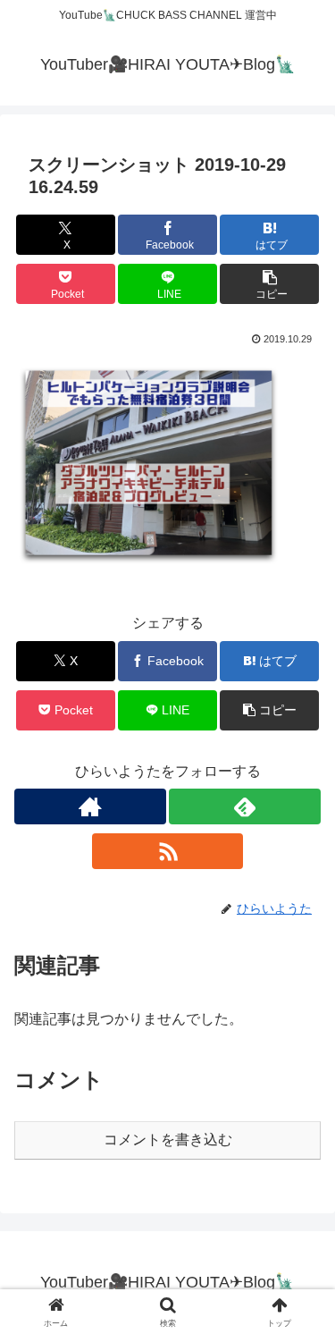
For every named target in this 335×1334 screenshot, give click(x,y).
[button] (269, 284)
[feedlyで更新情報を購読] (245, 806)
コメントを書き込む (168, 1139)
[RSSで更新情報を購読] (168, 851)
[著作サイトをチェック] (90, 806)
